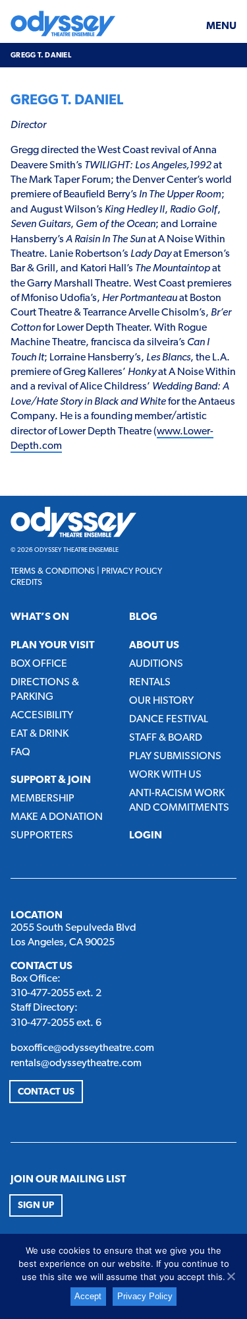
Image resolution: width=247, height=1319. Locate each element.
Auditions (156, 664)
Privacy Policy (131, 571)
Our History (161, 701)
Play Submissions (175, 756)
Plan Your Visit (52, 645)
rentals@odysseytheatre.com (76, 1063)
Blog (143, 617)
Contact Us (46, 1092)
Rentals (150, 682)
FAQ (20, 752)
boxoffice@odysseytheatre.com (82, 1048)
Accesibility (42, 715)
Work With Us (165, 775)
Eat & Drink (40, 734)
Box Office (39, 664)
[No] (230, 1276)
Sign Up (36, 1206)
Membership (42, 799)
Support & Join (51, 780)
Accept (87, 1296)
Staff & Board (165, 738)
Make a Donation (57, 817)
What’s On (40, 617)
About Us (154, 645)
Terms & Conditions (53, 571)
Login (145, 835)
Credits (26, 582)
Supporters (42, 835)
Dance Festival (168, 719)
